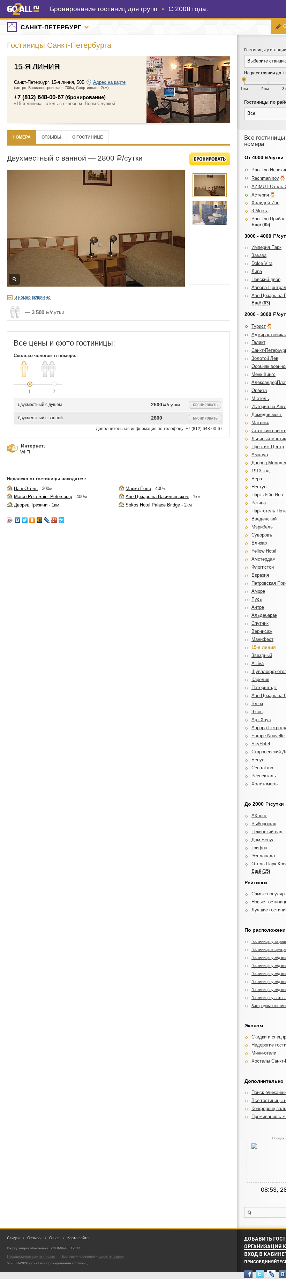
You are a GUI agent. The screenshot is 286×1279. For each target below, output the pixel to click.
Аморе (258, 591)
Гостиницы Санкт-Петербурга (59, 45)
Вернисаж (261, 631)
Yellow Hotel (263, 551)
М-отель (260, 398)
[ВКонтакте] (17, 520)
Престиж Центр (267, 446)
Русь (256, 599)
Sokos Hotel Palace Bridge (153, 505)
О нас (54, 1238)
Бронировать (209, 159)
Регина (258, 502)
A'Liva (257, 663)
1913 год (260, 470)
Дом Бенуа (262, 839)
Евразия (260, 575)
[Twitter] (25, 520)
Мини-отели (263, 1053)
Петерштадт (264, 687)
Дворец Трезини (30, 505)
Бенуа (257, 759)
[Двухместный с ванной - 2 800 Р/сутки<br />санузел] (210, 213)
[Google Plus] (54, 520)
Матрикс (260, 422)
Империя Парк (266, 247)
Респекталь (263, 775)
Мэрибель (262, 527)
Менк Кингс (263, 374)
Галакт (258, 342)
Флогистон (262, 567)
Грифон (259, 847)
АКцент (259, 815)
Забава (258, 255)
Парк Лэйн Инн (267, 494)
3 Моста (260, 210)
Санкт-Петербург (51, 27)
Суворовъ (261, 535)
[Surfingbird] (61, 520)
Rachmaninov (265, 178)
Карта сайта (78, 1238)
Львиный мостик (268, 438)
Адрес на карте (109, 82)
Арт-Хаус (261, 719)
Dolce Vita (261, 263)
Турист (258, 326)
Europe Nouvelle (268, 735)
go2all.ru (23, 8)
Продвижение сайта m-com (31, 1256)
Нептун (258, 486)
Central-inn (262, 767)
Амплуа (259, 454)
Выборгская (263, 823)
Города (86, 27)
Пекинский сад (267, 831)
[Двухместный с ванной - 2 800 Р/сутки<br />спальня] (210, 185)
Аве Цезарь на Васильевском (157, 496)
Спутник (260, 623)
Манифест (262, 639)
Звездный (261, 655)
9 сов (257, 711)
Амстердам (263, 559)
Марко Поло (138, 488)
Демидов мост (266, 414)
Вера (256, 478)
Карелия (260, 679)
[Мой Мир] (39, 520)
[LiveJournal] (47, 520)
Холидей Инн (265, 202)
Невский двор (265, 279)
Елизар (259, 543)
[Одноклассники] (32, 520)
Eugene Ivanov (111, 1256)
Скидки (13, 1238)
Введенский (264, 519)
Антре (257, 607)
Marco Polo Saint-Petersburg (43, 496)
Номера (22, 137)
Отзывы (51, 137)
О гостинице (87, 137)
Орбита (259, 390)
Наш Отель (26, 488)
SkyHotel (260, 743)
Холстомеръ (264, 783)
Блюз (257, 703)
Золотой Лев (264, 358)
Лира (256, 271)
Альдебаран (264, 615)
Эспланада (263, 855)
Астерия (260, 195)
